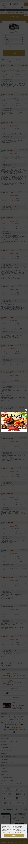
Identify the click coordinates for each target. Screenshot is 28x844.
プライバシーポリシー (8, 832)
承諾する (14, 835)
